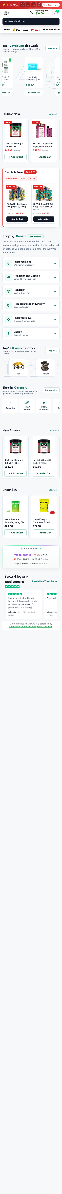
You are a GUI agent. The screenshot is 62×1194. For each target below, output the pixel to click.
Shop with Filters (52, 30)
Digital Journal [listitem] (22, 563)
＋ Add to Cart (15, 156)
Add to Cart (17, 219)
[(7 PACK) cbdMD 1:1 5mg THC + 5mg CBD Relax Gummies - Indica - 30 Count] (43, 193)
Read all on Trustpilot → (44, 581)
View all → (52, 48)
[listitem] (15, 368)
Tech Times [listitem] (21, 559)
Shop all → (52, 350)
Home (6, 30)
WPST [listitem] (39, 563)
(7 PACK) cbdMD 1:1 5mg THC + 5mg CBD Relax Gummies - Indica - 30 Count (43, 208)
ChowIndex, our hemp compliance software (30, 626)
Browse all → (51, 390)
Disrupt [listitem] (40, 559)
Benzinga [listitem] (42, 554)
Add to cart (31, 93)
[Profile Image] (31, 13)
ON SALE (35, 29)
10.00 (40, 13)
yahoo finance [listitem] (22, 555)
